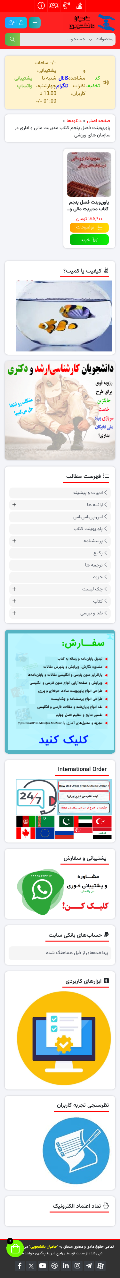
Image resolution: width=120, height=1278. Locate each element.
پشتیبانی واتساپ (23, 82)
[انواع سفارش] (60, 692)
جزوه (98, 577)
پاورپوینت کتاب (88, 529)
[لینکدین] (66, 1266)
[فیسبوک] (20, 1266)
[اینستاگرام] (77, 1266)
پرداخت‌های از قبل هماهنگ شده (77, 953)
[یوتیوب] (43, 1266)
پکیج (98, 553)
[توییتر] (31, 1266)
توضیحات (85, 227)
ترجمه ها (94, 565)
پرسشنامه (93, 541)
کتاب (98, 601)
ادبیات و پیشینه (88, 493)
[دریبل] (54, 1266)
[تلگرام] (89, 1266)
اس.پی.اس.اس (88, 517)
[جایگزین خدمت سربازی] (60, 410)
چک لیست (92, 589)
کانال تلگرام (62, 82)
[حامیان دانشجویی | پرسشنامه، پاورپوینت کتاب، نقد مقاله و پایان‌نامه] (89, 22)
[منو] (35, 22)
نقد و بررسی (91, 613)
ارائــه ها (95, 505)
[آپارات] (100, 1266)
